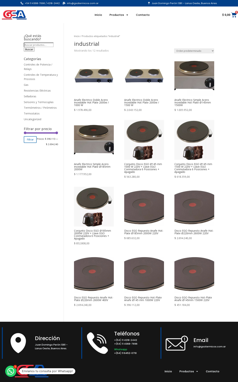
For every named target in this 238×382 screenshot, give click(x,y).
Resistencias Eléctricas (37, 90)
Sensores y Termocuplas (39, 102)
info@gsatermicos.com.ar (210, 346)
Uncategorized (32, 119)
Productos (117, 15)
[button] (10, 371)
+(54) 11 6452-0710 (125, 353)
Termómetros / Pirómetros (40, 107)
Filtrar (30, 139)
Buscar (29, 49)
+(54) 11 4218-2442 (125, 340)
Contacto (143, 15)
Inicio (98, 15)
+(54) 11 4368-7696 (125, 343)
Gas (26, 85)
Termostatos (32, 113)
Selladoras (30, 96)
